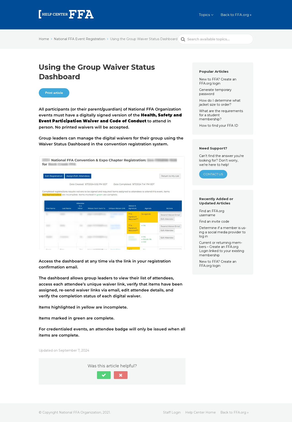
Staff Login (172, 412)
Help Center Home (200, 412)
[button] (104, 375)
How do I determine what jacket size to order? (219, 102)
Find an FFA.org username (211, 213)
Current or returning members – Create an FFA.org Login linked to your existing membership (221, 249)
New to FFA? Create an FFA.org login (217, 81)
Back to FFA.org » (236, 15)
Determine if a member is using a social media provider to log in (222, 232)
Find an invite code (214, 221)
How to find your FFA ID (218, 126)
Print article (54, 93)
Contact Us (213, 174)
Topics (204, 15)
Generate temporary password (215, 92)
